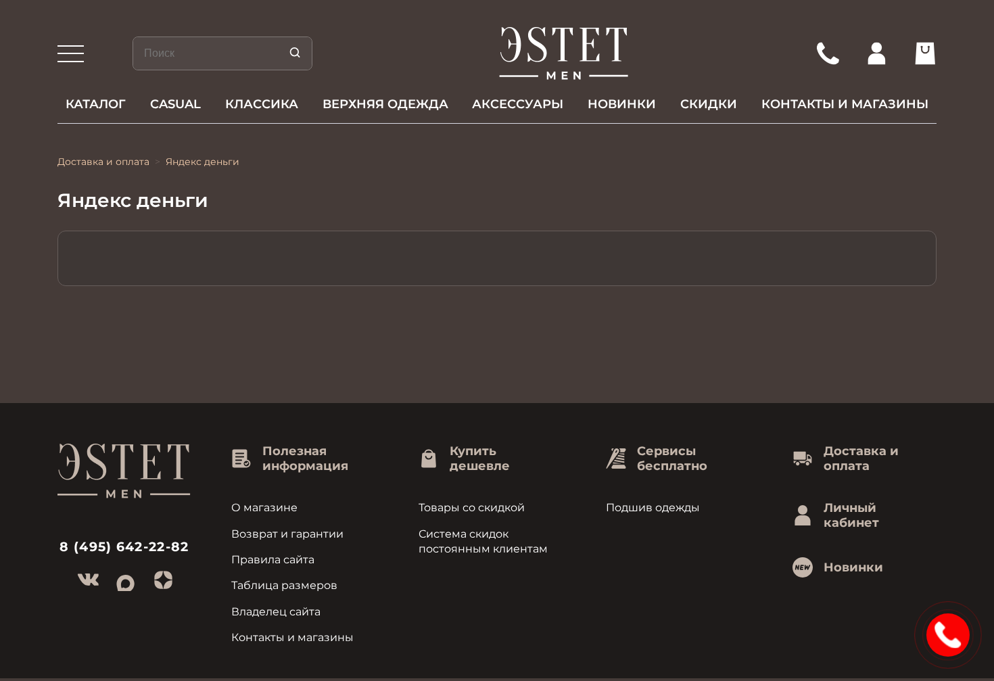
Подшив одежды (653, 507)
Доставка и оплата (103, 162)
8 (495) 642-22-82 (124, 547)
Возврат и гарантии (287, 533)
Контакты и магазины (844, 104)
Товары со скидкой (472, 507)
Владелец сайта (276, 611)
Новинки (622, 104)
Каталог (96, 104)
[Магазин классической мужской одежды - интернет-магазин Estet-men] (564, 53)
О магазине (264, 507)
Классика (261, 104)
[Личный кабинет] (876, 53)
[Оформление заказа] (925, 53)
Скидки (708, 104)
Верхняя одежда (385, 104)
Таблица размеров (284, 585)
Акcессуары (517, 104)
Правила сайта (272, 559)
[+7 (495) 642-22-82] (827, 53)
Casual (175, 104)
